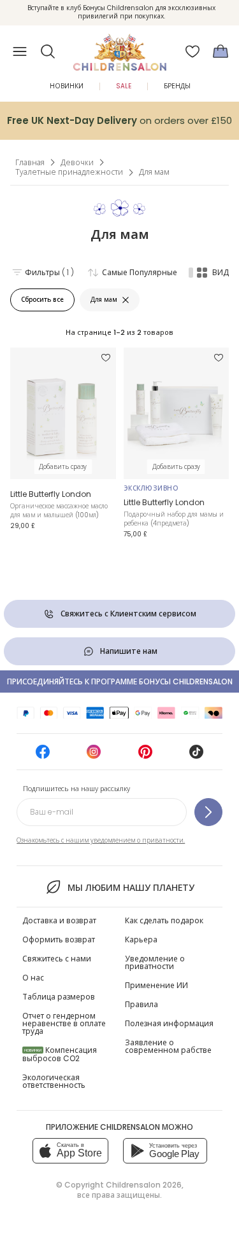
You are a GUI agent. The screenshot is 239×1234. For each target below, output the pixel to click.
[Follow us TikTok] (196, 755)
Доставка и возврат (59, 920)
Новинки (66, 86)
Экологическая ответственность (53, 1081)
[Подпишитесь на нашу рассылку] (208, 812)
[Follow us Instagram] (94, 755)
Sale (123, 86)
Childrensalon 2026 (144, 1184)
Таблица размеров (58, 996)
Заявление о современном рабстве (168, 1046)
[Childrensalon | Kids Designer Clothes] (119, 48)
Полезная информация (169, 1023)
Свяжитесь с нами (56, 958)
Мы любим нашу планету (131, 887)
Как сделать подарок (164, 920)
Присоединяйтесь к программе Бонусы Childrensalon (120, 681)
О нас (33, 977)
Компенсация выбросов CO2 (59, 1054)
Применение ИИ (156, 985)
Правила (141, 1004)
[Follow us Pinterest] (145, 755)
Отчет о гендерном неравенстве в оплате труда (64, 1023)
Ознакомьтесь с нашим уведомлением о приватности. (101, 840)
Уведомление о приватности (155, 962)
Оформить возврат (58, 939)
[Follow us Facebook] (43, 755)
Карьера (141, 939)
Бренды (177, 86)
